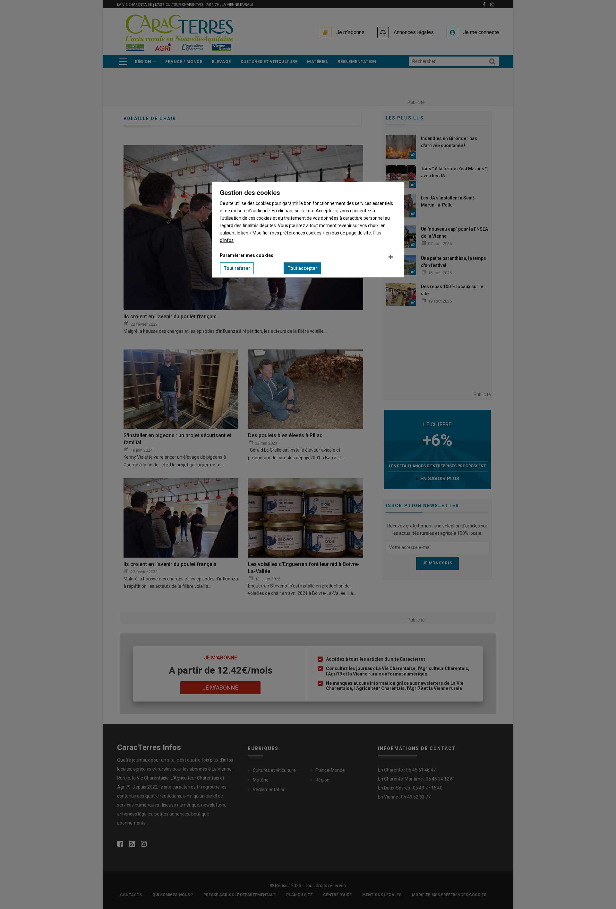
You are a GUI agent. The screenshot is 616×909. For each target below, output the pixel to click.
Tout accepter (302, 268)
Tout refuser (237, 268)
